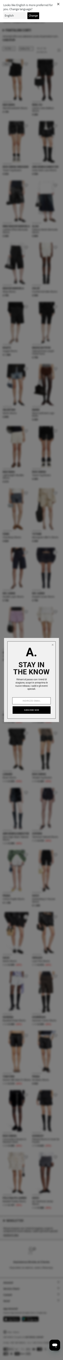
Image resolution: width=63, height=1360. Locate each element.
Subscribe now (31, 710)
